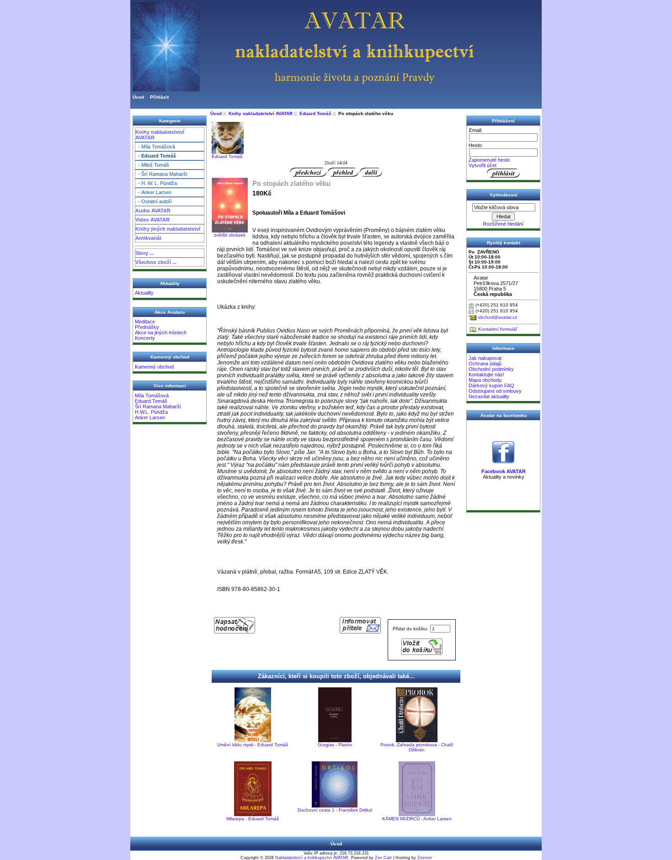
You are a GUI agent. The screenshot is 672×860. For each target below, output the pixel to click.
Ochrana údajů (485, 363)
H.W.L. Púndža (151, 412)
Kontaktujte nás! (486, 374)
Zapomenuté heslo (489, 160)
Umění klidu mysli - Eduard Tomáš (252, 744)
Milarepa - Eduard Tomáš (252, 818)
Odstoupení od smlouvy (495, 391)
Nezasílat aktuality (489, 396)
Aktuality (144, 292)
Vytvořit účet (482, 165)
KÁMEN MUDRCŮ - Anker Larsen (417, 818)
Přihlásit (159, 97)
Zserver (424, 857)
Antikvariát (148, 238)
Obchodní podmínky (491, 369)
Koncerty (145, 338)
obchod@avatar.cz (497, 317)
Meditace (145, 321)
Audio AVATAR (153, 210)
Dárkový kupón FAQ (491, 385)
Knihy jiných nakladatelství (167, 229)
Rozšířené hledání (503, 224)
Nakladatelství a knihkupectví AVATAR (311, 857)
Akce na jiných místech (161, 332)
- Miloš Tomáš (152, 165)
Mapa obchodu (485, 380)
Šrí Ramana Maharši (158, 406)
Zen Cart (383, 857)
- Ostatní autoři (153, 201)
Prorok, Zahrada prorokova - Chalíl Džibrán (416, 747)
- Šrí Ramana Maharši (161, 174)
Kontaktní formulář (497, 329)
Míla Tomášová (152, 395)
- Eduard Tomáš (155, 155)
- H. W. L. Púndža (156, 183)
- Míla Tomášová (155, 146)
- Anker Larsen (153, 192)
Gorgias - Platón (335, 744)
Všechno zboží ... (155, 262)
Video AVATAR (152, 219)
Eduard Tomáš (151, 401)
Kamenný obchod (154, 366)
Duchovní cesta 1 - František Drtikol (335, 810)
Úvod (138, 97)
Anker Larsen (150, 417)
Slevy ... (144, 253)
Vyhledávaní (503, 194)
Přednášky (147, 327)
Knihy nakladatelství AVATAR (159, 134)
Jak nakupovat (485, 358)
